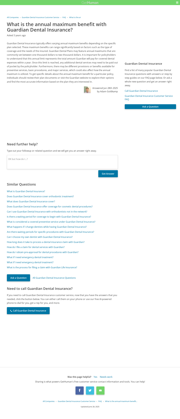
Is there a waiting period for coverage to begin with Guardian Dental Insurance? (49, 216)
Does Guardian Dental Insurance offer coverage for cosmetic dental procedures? (50, 206)
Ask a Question (18, 277)
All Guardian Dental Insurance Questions (54, 277)
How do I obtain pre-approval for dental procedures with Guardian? (42, 252)
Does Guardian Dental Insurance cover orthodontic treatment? (40, 196)
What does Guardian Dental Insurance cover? (31, 201)
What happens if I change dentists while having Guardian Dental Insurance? (47, 226)
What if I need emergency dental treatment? (30, 257)
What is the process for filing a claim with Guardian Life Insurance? (42, 267)
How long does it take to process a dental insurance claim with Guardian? (46, 242)
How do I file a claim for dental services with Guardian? (36, 247)
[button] (177, 2)
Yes (95, 376)
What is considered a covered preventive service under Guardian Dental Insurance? (51, 221)
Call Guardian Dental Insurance (141, 90)
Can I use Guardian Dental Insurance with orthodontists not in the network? (47, 211)
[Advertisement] (62, 117)
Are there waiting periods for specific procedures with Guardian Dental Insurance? (50, 231)
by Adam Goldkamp (107, 91)
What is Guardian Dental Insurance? (26, 191)
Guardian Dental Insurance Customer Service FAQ (149, 97)
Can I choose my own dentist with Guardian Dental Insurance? (40, 237)
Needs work (106, 376)
